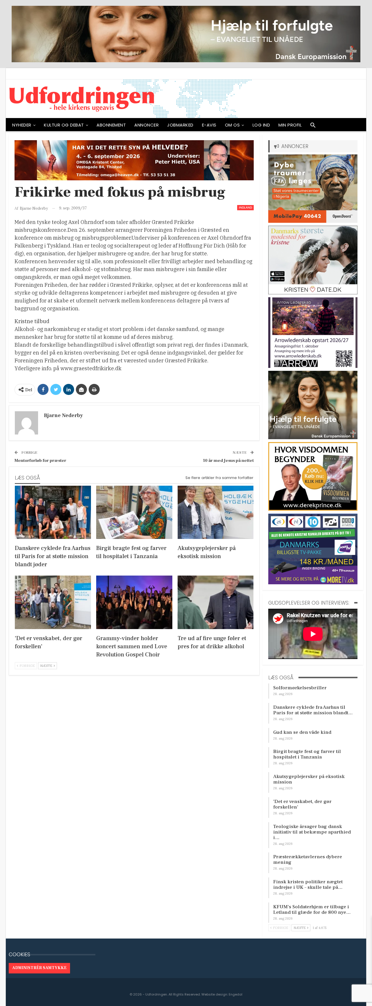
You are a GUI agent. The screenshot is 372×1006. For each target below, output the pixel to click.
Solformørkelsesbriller (300, 688)
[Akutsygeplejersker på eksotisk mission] (216, 512)
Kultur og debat (64, 125)
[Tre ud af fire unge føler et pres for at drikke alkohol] (216, 602)
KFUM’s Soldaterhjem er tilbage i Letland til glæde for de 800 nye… (312, 910)
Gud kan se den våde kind (302, 732)
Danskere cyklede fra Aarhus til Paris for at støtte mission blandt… (313, 710)
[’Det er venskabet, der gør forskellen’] (53, 602)
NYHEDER (21, 125)
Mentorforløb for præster (40, 460)
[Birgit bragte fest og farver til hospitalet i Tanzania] (134, 512)
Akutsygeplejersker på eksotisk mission (309, 779)
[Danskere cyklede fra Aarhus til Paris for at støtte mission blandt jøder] (53, 512)
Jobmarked (180, 125)
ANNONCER (146, 125)
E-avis (209, 125)
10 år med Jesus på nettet (228, 460)
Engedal (235, 994)
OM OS (232, 125)
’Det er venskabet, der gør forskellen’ (302, 804)
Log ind (261, 125)
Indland (245, 207)
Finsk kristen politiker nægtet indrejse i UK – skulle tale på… (308, 885)
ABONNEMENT (111, 125)
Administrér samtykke (39, 968)
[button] (313, 126)
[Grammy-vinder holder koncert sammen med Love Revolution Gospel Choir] (134, 602)
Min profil (290, 125)
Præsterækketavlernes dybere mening (307, 860)
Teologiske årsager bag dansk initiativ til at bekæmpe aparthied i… (312, 832)
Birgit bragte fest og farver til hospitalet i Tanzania (307, 754)
